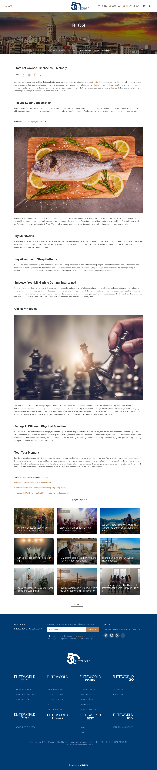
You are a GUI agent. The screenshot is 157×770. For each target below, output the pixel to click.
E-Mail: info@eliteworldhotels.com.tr (78, 745)
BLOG (73, 50)
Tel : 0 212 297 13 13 (98, 742)
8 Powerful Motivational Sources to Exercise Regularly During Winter (40, 488)
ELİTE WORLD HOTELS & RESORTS (55, 50)
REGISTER (92, 630)
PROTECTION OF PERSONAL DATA (28, 629)
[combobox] (144, 6)
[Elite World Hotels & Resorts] (150, 6)
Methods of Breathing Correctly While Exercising (32, 482)
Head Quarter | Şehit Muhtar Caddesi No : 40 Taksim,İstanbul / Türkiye (58, 742)
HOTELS (104, 6)
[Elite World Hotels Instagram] (29, 75)
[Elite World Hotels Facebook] (23, 75)
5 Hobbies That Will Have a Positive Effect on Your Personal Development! (42, 493)
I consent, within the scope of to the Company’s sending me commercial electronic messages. (71, 637)
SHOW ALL (77, 604)
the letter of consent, (83, 636)
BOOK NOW (116, 6)
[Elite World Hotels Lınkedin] (40, 75)
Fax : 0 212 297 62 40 (118, 742)
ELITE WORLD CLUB (132, 6)
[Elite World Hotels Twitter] (34, 75)
